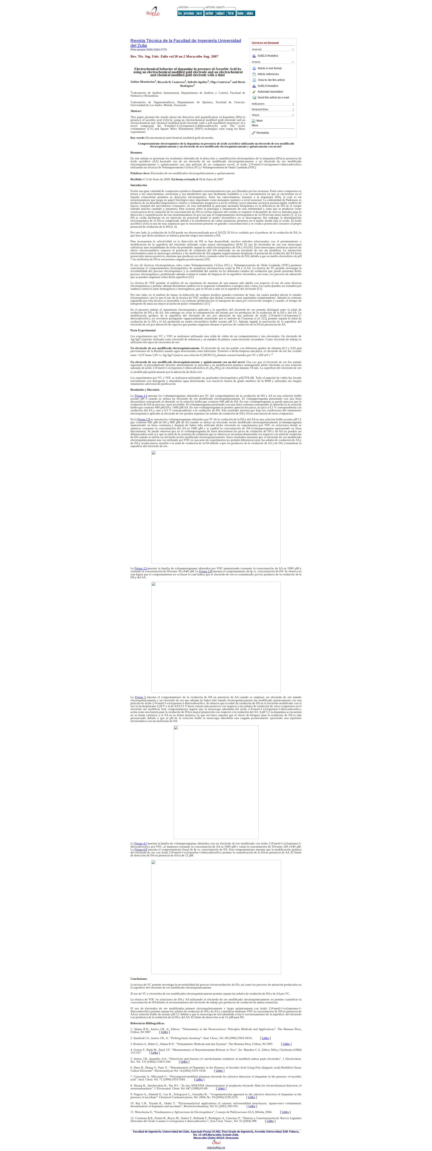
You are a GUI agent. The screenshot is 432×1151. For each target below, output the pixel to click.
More (259, 120)
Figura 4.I (140, 843)
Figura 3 (140, 697)
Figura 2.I (141, 568)
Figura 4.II (141, 849)
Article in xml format (269, 68)
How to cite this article (271, 80)
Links (164, 1032)
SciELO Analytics (268, 55)
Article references (268, 74)
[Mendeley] (254, 120)
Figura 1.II (143, 419)
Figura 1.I (141, 395)
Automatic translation (270, 91)
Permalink (262, 132)
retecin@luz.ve (216, 1147)
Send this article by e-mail (273, 97)
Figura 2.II (205, 571)
